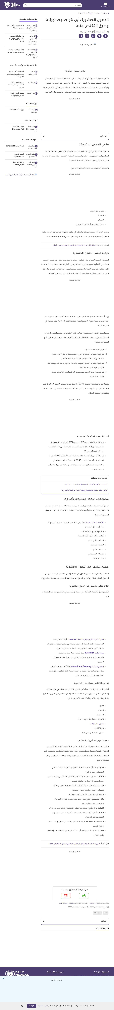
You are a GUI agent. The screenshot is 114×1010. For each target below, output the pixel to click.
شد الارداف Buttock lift (15, 146)
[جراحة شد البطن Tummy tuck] (32, 165)
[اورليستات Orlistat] (32, 111)
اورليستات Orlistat (17, 110)
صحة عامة (82, 14)
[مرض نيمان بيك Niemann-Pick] (32, 129)
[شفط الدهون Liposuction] (32, 155)
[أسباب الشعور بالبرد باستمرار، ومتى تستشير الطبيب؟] (32, 73)
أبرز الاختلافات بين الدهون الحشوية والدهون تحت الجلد (76, 245)
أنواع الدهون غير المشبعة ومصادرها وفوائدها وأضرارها (84, 490)
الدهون (106, 913)
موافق (31, 1006)
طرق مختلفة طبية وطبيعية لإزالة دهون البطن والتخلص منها (74, 844)
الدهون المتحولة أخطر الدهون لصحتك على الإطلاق (86, 485)
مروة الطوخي (93, 903)
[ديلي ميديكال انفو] (12, 5)
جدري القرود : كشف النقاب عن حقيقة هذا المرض (16, 85)
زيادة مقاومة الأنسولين (94, 523)
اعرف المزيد (43, 1006)
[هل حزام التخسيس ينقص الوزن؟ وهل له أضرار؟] (32, 40)
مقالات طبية (94, 14)
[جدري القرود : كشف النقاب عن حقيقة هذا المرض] (32, 82)
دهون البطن (97, 913)
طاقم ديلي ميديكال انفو (67, 903)
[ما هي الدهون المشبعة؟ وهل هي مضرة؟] (32, 28)
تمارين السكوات (97, 724)
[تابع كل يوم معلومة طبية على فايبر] (21, 175)
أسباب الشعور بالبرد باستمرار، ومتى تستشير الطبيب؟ (15, 74)
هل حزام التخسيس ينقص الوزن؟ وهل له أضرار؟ (16, 38)
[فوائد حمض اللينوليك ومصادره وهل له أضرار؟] (32, 54)
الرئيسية (105, 14)
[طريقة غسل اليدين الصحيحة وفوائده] (32, 93)
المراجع (104, 921)
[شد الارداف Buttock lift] (32, 147)
